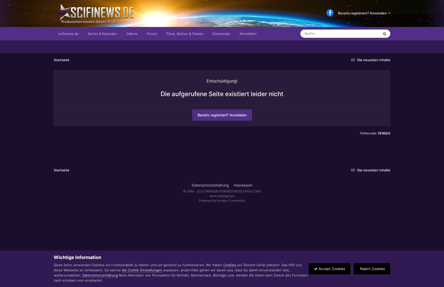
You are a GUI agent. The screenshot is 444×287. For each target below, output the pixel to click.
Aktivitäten (248, 34)
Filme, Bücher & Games (184, 34)
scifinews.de (68, 34)
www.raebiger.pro (222, 196)
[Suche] (384, 34)
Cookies (229, 265)
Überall (367, 33)
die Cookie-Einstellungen (142, 270)
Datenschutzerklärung (210, 185)
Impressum (243, 185)
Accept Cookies (331, 268)
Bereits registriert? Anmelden (363, 13)
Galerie (132, 34)
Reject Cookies (372, 268)
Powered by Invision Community (222, 200)
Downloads (221, 34)
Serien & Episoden (102, 34)
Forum (152, 34)
